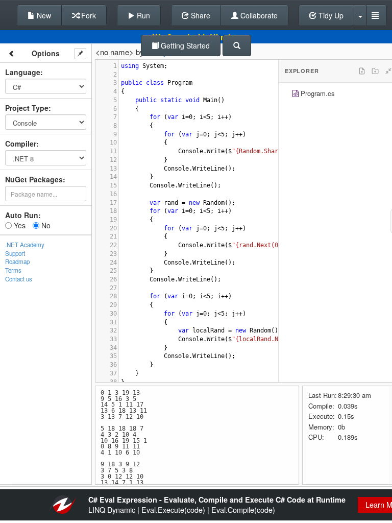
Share (199, 15)
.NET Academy (24, 245)
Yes (19, 225)
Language (22, 72)
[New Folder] (375, 71)
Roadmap (17, 261)
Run (142, 15)
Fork (87, 15)
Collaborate (258, 15)
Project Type (26, 108)
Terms (13, 270)
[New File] (362, 71)
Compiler (20, 143)
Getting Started (184, 45)
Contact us (18, 279)
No (45, 225)
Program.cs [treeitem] (318, 93)
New (43, 15)
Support (15, 253)
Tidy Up (330, 15)
